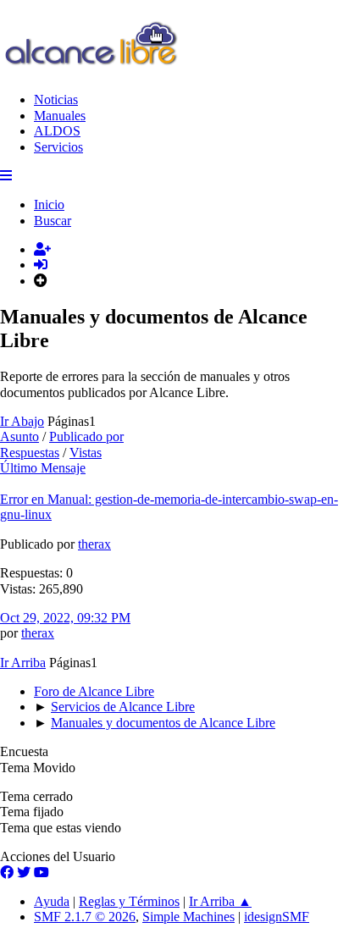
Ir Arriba (23, 662)
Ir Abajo (22, 421)
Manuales (60, 115)
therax (94, 544)
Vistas (85, 452)
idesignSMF (276, 916)
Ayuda (51, 901)
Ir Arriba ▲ (220, 901)
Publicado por (86, 436)
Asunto (19, 436)
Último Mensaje (43, 468)
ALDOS (57, 131)
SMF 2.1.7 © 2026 (85, 916)
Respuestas (29, 452)
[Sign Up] (42, 249)
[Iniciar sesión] (40, 264)
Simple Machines (188, 916)
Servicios (58, 147)
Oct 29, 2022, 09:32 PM (65, 617)
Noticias (56, 99)
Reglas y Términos (129, 901)
